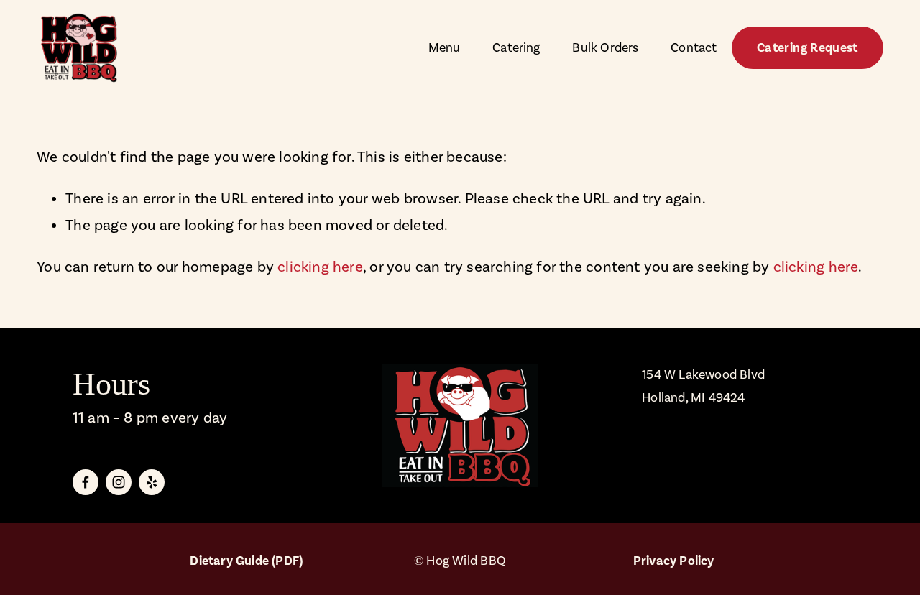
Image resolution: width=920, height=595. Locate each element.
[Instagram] (119, 482)
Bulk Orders (605, 47)
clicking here (320, 266)
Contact (694, 47)
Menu (444, 47)
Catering (516, 47)
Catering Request (807, 47)
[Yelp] (152, 482)
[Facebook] (85, 482)
